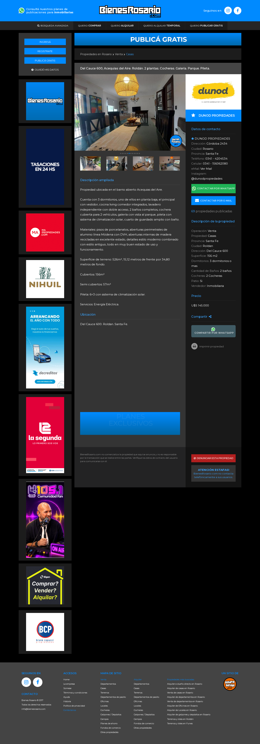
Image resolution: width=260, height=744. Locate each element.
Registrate (45, 51)
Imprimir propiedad (211, 346)
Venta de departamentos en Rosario (185, 701)
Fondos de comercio (110, 727)
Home (66, 679)
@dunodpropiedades (206, 178)
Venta (119, 54)
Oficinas (104, 701)
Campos (104, 719)
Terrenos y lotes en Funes (180, 723)
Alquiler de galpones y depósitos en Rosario (188, 714)
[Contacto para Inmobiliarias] (21, 10)
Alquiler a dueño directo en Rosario (184, 684)
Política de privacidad (74, 705)
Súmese (67, 688)
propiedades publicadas (211, 211)
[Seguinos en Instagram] (228, 10)
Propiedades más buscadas (180, 679)
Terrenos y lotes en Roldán (180, 719)
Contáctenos (69, 710)
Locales (104, 705)
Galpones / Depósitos (110, 714)
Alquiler (138, 679)
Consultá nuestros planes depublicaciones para (49, 10)
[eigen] (45, 584)
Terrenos (104, 692)
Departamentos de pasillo (113, 697)
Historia (67, 701)
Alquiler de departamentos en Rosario (186, 697)
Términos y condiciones (75, 692)
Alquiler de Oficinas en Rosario (182, 705)
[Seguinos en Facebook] (237, 10)
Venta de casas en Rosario (180, 692)
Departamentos (108, 684)
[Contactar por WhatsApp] (45, 100)
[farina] (45, 166)
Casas (130, 54)
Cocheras (105, 710)
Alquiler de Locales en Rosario (182, 710)
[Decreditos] (45, 347)
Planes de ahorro (108, 723)
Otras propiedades (109, 732)
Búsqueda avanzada (53, 25)
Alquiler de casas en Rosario (181, 688)
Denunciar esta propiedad (214, 458)
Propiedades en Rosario (96, 54)
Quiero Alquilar (161, 25)
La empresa (69, 684)
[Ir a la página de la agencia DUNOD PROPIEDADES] (213, 92)
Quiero (89, 25)
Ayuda (66, 697)
